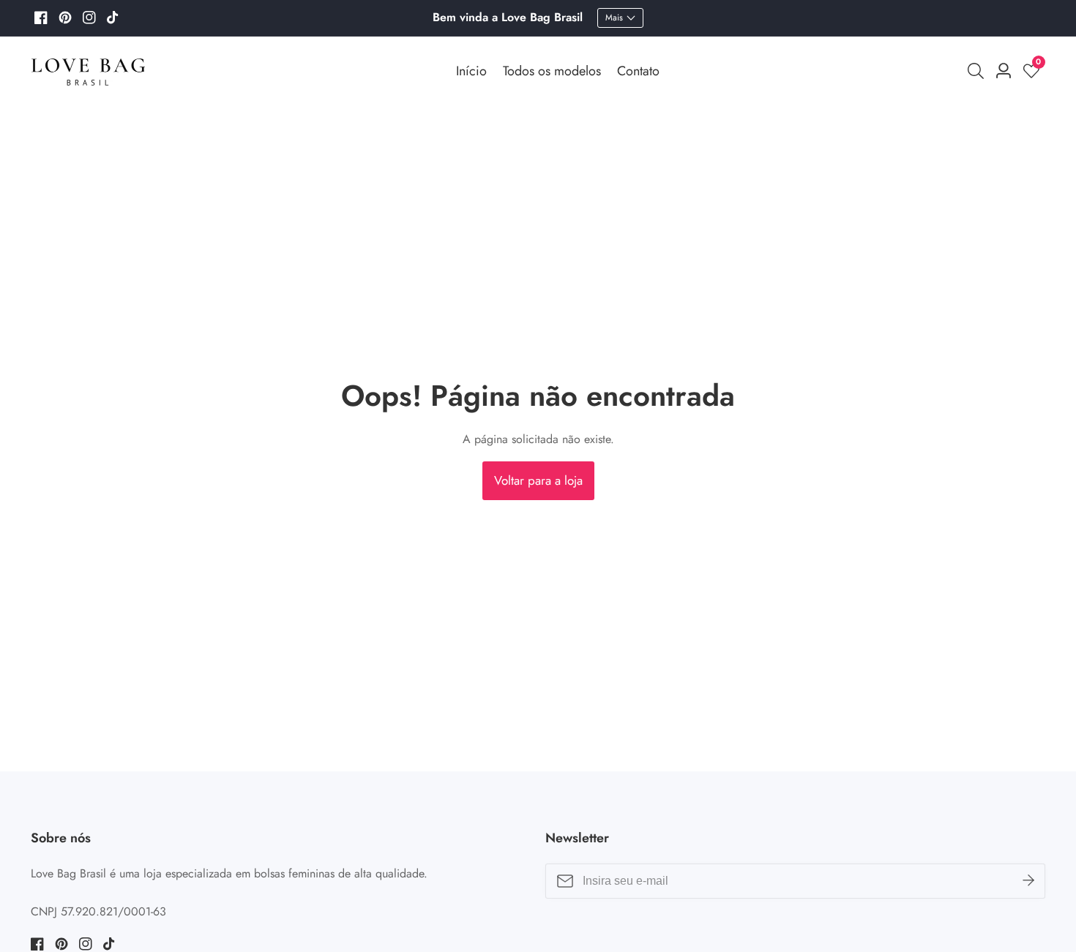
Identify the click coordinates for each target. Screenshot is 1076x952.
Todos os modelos (552, 70)
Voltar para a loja (538, 480)
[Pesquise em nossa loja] (979, 71)
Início (471, 70)
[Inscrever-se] (1028, 880)
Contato (638, 70)
